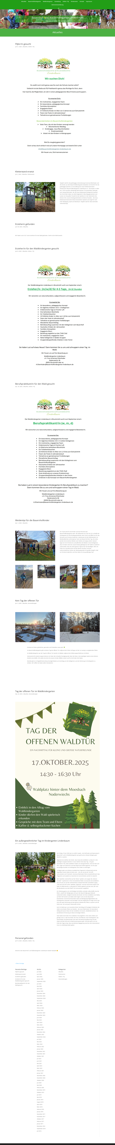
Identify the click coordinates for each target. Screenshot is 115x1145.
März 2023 (39, 1025)
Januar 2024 (40, 1010)
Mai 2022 (39, 1041)
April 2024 (39, 1003)
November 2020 (41, 1078)
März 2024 (39, 1005)
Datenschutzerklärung (57, 4)
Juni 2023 (39, 1017)
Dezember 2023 (41, 1013)
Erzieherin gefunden (25, 224)
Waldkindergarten (47, 1)
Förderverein (74, 1)
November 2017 (41, 1116)
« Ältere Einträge (19, 963)
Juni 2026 (39, 974)
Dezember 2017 (41, 1114)
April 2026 (39, 976)
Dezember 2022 (41, 1032)
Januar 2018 (40, 1111)
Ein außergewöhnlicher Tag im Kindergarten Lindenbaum (42, 840)
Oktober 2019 (40, 1092)
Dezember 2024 (41, 993)
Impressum (89, 1)
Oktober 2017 (40, 1119)
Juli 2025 (39, 984)
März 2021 (39, 1068)
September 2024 (41, 998)
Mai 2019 (39, 1097)
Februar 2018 (40, 1109)
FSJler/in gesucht (23, 44)
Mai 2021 (39, 1063)
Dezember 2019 (41, 1090)
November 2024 (41, 996)
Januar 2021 (40, 1073)
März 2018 (39, 1107)
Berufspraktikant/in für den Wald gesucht (35, 383)
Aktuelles (23, 1)
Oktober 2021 (40, 1056)
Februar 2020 (40, 1087)
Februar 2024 (40, 1008)
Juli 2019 (39, 1095)
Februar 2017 (40, 1121)
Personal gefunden (24, 938)
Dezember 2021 (41, 1051)
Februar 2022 (40, 1046)
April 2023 (39, 1022)
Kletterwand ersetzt (24, 171)
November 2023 (41, 1015)
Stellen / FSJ (66, 1)
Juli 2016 (39, 1131)
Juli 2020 (39, 1082)
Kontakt (82, 1)
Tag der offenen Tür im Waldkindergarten (35, 691)
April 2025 (39, 988)
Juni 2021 (39, 1061)
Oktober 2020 (40, 1080)
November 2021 (41, 1054)
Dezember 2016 (41, 1126)
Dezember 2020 (41, 1075)
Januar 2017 (40, 1123)
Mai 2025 (39, 986)
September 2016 (41, 1128)
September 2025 (41, 981)
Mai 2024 (39, 1000)
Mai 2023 (39, 1020)
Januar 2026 (40, 979)
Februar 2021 (40, 1070)
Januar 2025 (40, 991)
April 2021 (39, 1066)
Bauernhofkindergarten (34, 1)
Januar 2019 (40, 1099)
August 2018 (40, 1102)
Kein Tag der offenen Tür (27, 600)
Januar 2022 (40, 1049)
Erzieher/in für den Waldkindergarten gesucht (37, 248)
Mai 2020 (39, 1085)
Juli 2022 (39, 1039)
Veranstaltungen (32, 603)
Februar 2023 (40, 1027)
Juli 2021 (39, 1058)
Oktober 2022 (40, 1034)
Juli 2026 (39, 971)
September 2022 (41, 1037)
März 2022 (39, 1044)
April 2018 (39, 1104)
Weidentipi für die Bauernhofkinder (32, 520)
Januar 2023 (40, 1029)
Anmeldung (58, 1)
